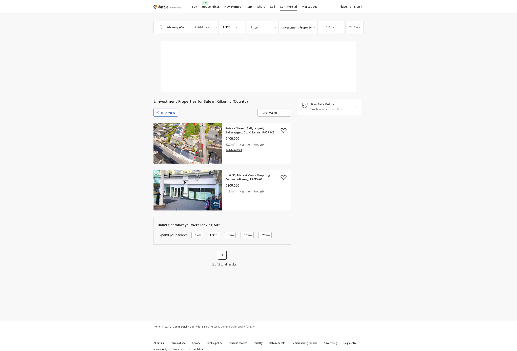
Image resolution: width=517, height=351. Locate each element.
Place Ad (345, 6)
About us (158, 343)
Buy (194, 6)
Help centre (350, 343)
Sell (272, 6)
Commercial (288, 6)
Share (261, 6)
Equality (258, 343)
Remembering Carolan (304, 343)
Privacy (196, 343)
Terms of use (178, 343)
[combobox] (199, 27)
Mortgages (309, 6)
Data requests (277, 343)
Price (254, 27)
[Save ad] (284, 130)
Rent (249, 6)
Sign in (359, 6)
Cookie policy (214, 343)
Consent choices (237, 343)
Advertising (330, 343)
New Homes (232, 6)
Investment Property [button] (297, 27)
